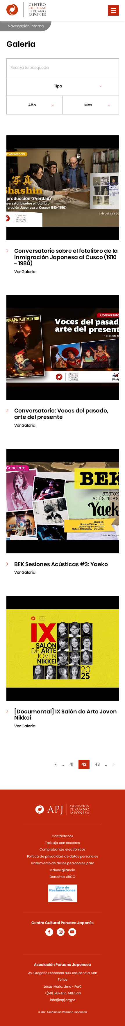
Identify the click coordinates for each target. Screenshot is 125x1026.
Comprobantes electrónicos (62, 849)
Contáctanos (62, 836)
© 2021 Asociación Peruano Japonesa (62, 1012)
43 (97, 764)
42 (83, 764)
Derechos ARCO (62, 876)
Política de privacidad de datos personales (62, 856)
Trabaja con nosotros (62, 842)
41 (71, 764)
